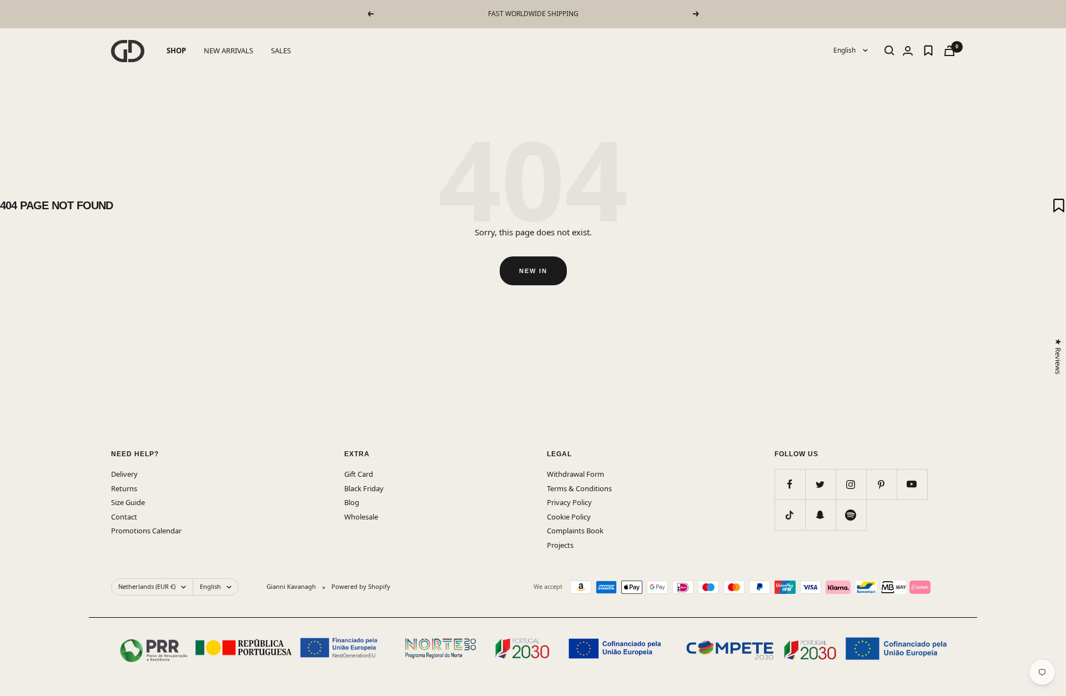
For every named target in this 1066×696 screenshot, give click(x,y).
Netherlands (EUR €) (146, 586)
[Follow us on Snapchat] (820, 515)
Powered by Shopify (360, 586)
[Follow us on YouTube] (912, 484)
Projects (560, 545)
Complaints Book (575, 531)
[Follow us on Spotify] (851, 515)
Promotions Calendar (146, 531)
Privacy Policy (569, 502)
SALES (281, 51)
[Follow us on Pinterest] (881, 484)
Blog (351, 502)
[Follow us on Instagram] (851, 484)
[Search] (889, 51)
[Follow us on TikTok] (790, 515)
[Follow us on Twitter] (820, 484)
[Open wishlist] (928, 50)
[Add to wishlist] (1059, 205)
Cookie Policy (569, 517)
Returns (124, 488)
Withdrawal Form (575, 474)
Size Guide (128, 502)
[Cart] (949, 51)
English (845, 50)
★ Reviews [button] (1058, 356)
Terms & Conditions (579, 488)
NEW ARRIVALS (228, 51)
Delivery (124, 474)
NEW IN (533, 271)
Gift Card (358, 474)
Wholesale (361, 517)
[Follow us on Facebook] (790, 484)
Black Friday (364, 488)
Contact (124, 517)
